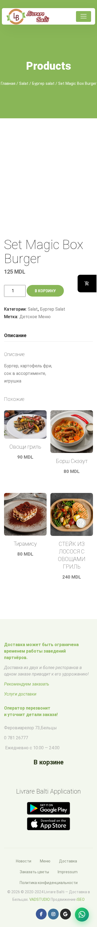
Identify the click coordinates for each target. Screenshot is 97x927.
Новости (23, 861)
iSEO (81, 899)
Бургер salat (43, 83)
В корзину (45, 291)
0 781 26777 (16, 737)
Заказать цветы (34, 872)
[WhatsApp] (82, 915)
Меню (45, 861)
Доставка (68, 861)
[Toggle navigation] (83, 16)
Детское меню (35, 316)
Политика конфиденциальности (49, 883)
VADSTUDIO (39, 899)
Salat (23, 83)
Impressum (68, 872)
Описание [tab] (15, 335)
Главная (8, 83)
